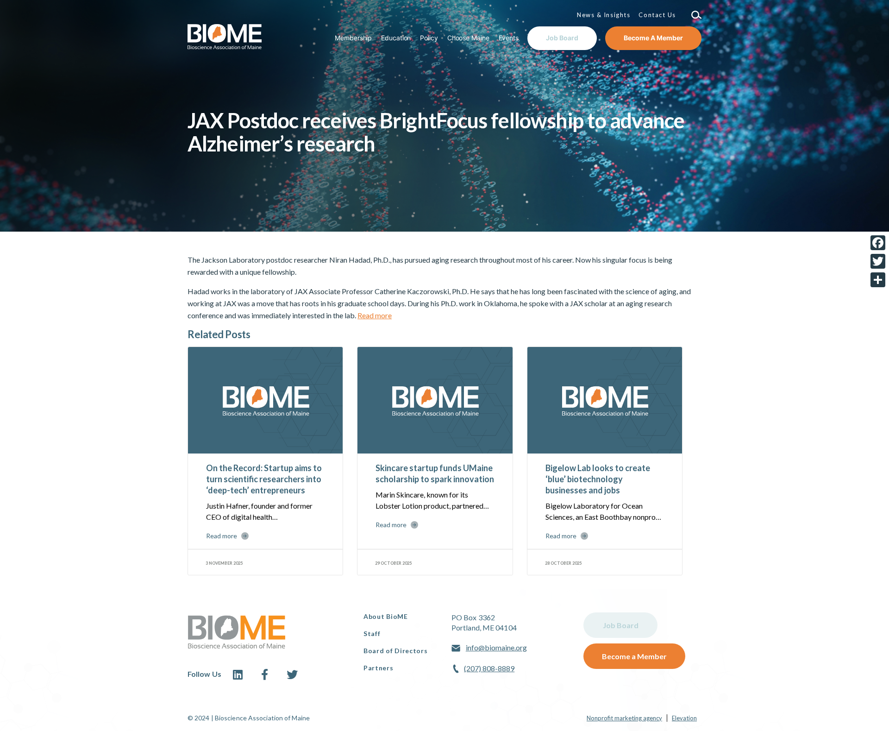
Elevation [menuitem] (684, 718)
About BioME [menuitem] (385, 616)
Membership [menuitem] (353, 38)
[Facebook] (878, 242)
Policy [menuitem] (429, 38)
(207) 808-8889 (489, 668)
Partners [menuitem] (378, 668)
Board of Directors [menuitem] (395, 651)
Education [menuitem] (396, 38)
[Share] (878, 280)
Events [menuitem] (509, 38)
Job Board (621, 625)
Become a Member (634, 656)
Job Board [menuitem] (562, 38)
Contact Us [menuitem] (657, 15)
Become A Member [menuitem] (653, 38)
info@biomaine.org (496, 647)
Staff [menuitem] (372, 633)
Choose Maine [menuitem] (468, 38)
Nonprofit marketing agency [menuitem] (624, 718)
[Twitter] (878, 261)
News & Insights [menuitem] (603, 15)
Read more (374, 315)
